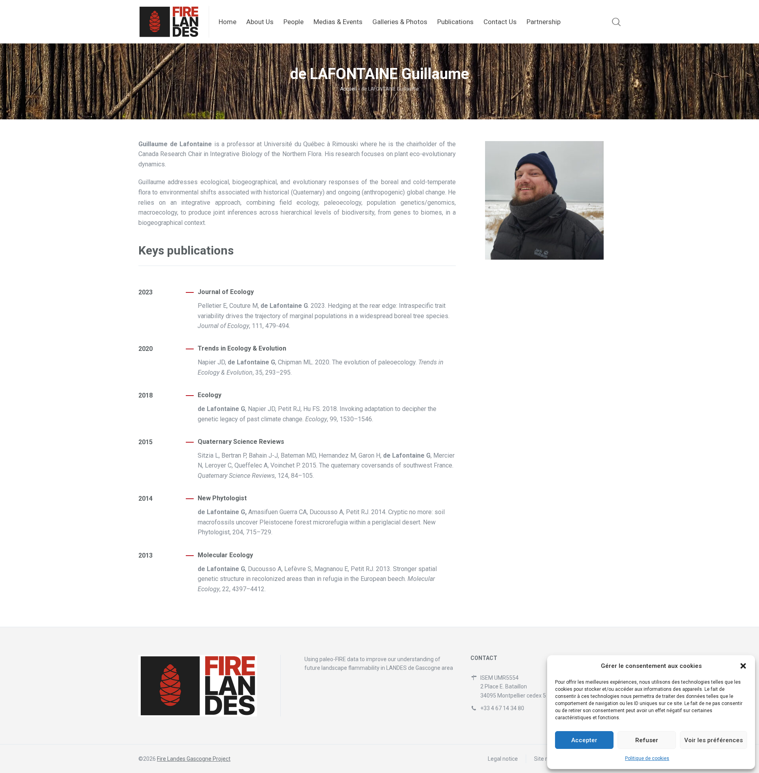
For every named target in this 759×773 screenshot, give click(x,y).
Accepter (584, 740)
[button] (743, 666)
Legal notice (503, 759)
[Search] (615, 22)
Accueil (348, 89)
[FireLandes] (168, 22)
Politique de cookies (647, 758)
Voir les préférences (713, 740)
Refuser (646, 740)
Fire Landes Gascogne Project (193, 759)
